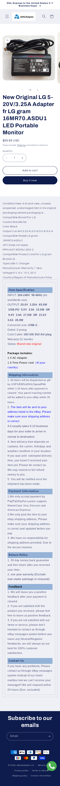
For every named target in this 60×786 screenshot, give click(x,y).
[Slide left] (22, 90)
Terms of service (40, 771)
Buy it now (30, 180)
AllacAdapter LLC (25, 765)
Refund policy (45, 765)
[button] (7, 16)
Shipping (21, 145)
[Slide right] (37, 90)
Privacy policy (21, 771)
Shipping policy (20, 776)
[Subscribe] (49, 736)
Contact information (41, 776)
